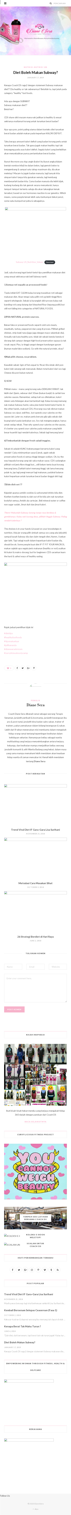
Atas (36, 1509)
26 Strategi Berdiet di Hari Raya (35, 936)
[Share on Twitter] (22, 668)
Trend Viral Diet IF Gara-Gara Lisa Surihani (35, 829)
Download (49, 262)
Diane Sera (36, 705)
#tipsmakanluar (11, 641)
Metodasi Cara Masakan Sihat (35, 883)
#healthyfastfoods (13, 637)
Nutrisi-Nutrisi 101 (35, 67)
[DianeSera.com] (35, 30)
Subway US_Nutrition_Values (29, 262)
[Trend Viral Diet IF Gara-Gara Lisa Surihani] (35, 804)
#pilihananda (10, 645)
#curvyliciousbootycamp (16, 653)
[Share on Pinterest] (33, 668)
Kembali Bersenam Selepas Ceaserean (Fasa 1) (30, 1310)
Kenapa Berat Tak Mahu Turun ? (22, 1326)
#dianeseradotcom (13, 649)
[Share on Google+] (28, 668)
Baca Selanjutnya (36, 1122)
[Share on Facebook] (17, 668)
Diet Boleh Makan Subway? (19, 1342)
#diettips (8, 633)
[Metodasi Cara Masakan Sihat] (35, 858)
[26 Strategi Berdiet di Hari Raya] (35, 911)
